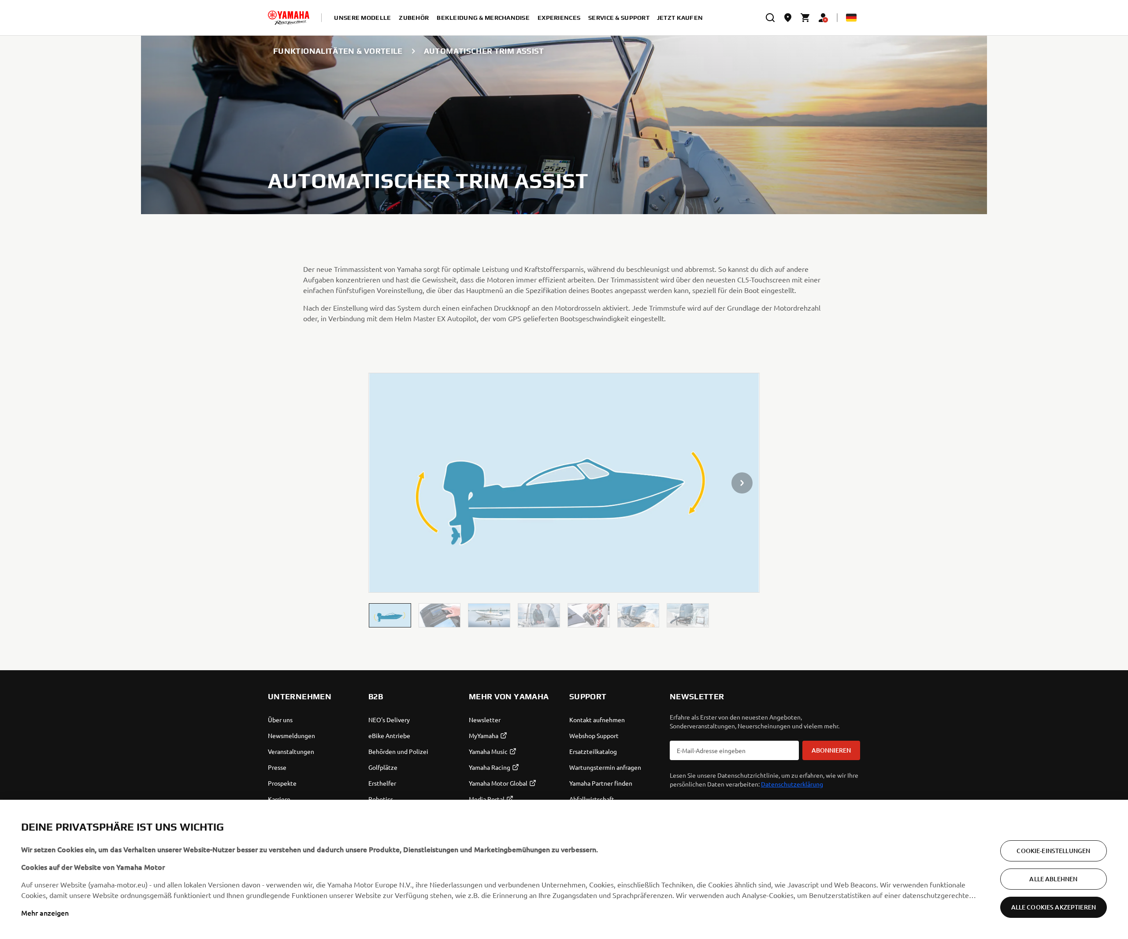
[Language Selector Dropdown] (851, 17)
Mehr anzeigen (45, 912)
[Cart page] (805, 17)
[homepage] (288, 18)
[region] (564, 869)
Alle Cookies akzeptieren (1053, 907)
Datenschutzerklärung (792, 784)
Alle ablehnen (1053, 879)
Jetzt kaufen (680, 17)
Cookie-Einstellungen (1053, 850)
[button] (390, 615)
